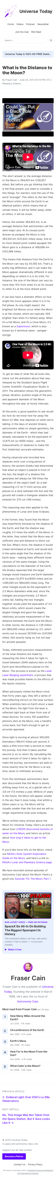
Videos (20, 24)
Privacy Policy (35, 1164)
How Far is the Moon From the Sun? (28, 1053)
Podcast (30, 24)
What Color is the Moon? (25, 1065)
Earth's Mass (18, 1040)
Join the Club (22, 32)
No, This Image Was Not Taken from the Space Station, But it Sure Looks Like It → (26, 1118)
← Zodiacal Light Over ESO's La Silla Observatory (26, 1099)
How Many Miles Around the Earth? (27, 1017)
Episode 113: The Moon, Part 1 (32, 878)
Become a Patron (14, 1156)
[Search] (51, 40)
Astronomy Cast (27, 1001)
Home (10, 24)
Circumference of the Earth (27, 1030)
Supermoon (23, 326)
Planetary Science (11, 83)
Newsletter (43, 24)
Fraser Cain (11, 79)
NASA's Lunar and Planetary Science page (27, 862)
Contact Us (20, 1164)
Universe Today (35, 11)
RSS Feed (36, 32)
